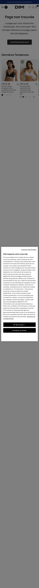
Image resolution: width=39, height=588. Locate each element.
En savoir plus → (20, 325)
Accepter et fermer (19, 330)
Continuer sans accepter (29, 249)
